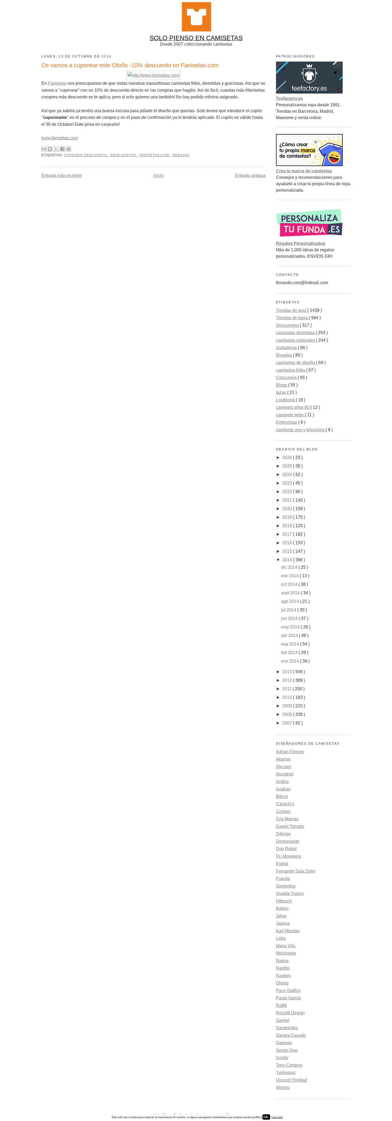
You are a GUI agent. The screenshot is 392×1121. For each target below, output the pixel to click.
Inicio (158, 175)
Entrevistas (287, 422)
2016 (287, 543)
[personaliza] (309, 237)
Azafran (283, 789)
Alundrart (284, 774)
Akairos (283, 759)
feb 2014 (290, 652)
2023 (287, 483)
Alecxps (283, 766)
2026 (287, 457)
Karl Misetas (287, 931)
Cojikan (283, 811)
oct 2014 (289, 584)
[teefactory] (309, 92)
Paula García (288, 998)
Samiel (282, 1020)
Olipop (282, 983)
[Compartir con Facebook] (62, 149)
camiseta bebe (290, 415)
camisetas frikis (291, 370)
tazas (281, 392)
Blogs (282, 385)
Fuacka (283, 878)
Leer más (277, 1117)
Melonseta (286, 953)
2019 (287, 517)
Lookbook (286, 400)
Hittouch (284, 901)
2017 (287, 534)
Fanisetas (57, 83)
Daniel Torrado (290, 826)
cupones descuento (86, 155)
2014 (287, 560)
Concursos (287, 377)
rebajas (181, 155)
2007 (287, 723)
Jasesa (283, 923)
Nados (282, 960)
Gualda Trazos (290, 893)
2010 (287, 697)
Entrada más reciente (61, 175)
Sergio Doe (287, 1050)
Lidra (281, 938)
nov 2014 (290, 576)
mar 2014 (290, 644)
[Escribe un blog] (50, 149)
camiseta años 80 (293, 407)
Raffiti (281, 1005)
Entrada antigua (250, 175)
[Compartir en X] (56, 149)
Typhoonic (286, 1072)
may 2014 (291, 627)
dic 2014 (289, 567)
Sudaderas (287, 347)
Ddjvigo (283, 834)
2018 (287, 525)
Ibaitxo (282, 908)
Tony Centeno (289, 1065)
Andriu (282, 781)
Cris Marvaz (287, 819)
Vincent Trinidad (291, 1080)
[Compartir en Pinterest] (68, 149)
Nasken (283, 975)
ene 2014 (290, 661)
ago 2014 (290, 601)
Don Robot (286, 848)
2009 (287, 706)
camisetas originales (296, 340)
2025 (287, 466)
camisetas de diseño (296, 362)
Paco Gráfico (288, 990)
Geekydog (285, 886)
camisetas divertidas (296, 332)
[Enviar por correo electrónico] (43, 149)
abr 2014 (290, 635)
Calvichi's (285, 804)
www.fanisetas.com (59, 138)
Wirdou (283, 1087)
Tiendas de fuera (292, 318)
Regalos (284, 355)
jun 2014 (290, 618)
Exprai (282, 863)
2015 (287, 551)
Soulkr (282, 1057)
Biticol (282, 796)
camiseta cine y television (301, 430)
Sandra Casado (291, 1035)
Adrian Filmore (290, 751)
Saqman (284, 1043)
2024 (287, 474)
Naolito (283, 968)
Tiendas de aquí (291, 310)
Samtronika (287, 1028)
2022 (287, 491)
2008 (287, 714)
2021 (287, 500)
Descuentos (123, 155)
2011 (287, 689)
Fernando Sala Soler (295, 871)
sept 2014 (291, 593)
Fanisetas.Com (154, 155)
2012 (287, 680)
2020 (287, 508)
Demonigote (287, 841)
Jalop (281, 916)
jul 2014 (289, 610)
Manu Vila (285, 945)
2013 (287, 672)
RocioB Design (290, 1013)
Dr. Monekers (288, 856)
